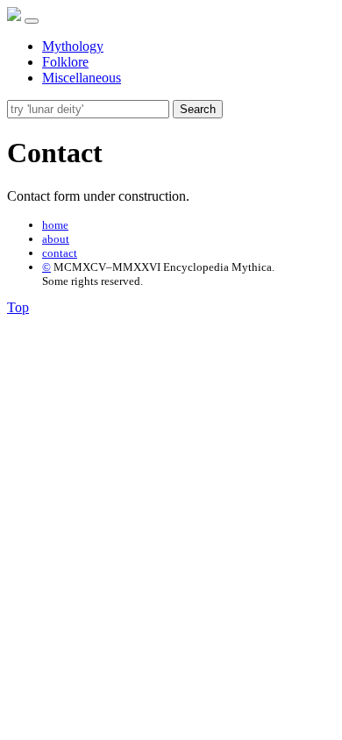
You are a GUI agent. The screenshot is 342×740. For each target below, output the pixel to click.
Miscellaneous (81, 77)
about (55, 238)
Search (198, 109)
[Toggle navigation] (32, 21)
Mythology (72, 46)
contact (59, 253)
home (55, 224)
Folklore (65, 61)
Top (18, 307)
